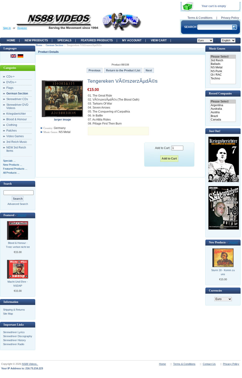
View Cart (159, 40)
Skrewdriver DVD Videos (17, 106)
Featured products (97, 40)
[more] (21, 215)
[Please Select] (222, 56)
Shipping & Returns (14, 309)
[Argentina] (222, 105)
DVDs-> (11, 82)
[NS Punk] (222, 71)
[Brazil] (222, 116)
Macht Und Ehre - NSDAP (18, 283)
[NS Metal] (222, 67)
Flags (9, 88)
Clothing (11, 125)
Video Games (15, 136)
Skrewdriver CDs (17, 99)
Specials (64, 40)
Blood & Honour (16, 119)
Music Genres (217, 48)
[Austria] (222, 112)
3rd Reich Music (16, 142)
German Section (54, 45)
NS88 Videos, (30, 363)
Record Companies (220, 93)
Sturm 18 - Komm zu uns (223, 272)
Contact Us (209, 363)
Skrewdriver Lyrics (14, 332)
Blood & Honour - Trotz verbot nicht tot (18, 245)
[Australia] (222, 109)
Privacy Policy (230, 17)
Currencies (215, 290)
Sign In (7, 28)
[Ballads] (222, 64)
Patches (11, 130)
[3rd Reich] (222, 60)
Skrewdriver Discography (17, 336)
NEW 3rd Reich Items (16, 149)
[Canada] (222, 119)
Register (22, 28)
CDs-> (10, 76)
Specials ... (9, 160)
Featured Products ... (15, 168)
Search (8, 183)
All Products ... (11, 172)
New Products (36, 40)
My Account (131, 40)
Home (11, 40)
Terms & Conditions (199, 17)
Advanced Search (18, 204)
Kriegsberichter (16, 113)
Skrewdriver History (14, 340)
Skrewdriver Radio (13, 344)
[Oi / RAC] (222, 75)
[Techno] (222, 78)
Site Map (8, 313)
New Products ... (12, 164)
